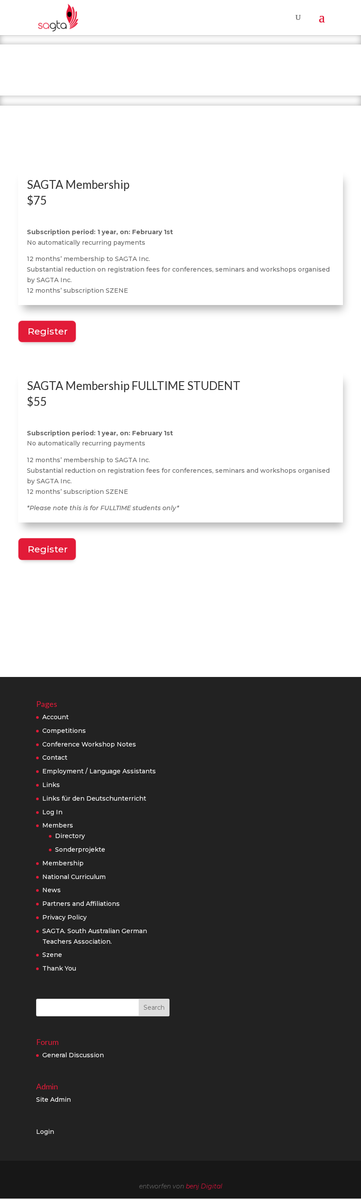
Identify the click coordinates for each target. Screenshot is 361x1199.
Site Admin (53, 1099)
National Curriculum (74, 877)
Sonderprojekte (80, 849)
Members (57, 825)
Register (48, 331)
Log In (52, 812)
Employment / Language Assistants (99, 771)
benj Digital (204, 1186)
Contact (54, 757)
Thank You (59, 968)
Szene (52, 955)
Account (55, 717)
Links (51, 785)
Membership (63, 863)
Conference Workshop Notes (89, 744)
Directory (70, 836)
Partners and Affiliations (81, 904)
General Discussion (73, 1055)
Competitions (64, 731)
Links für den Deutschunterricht (94, 798)
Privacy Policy (64, 917)
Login (45, 1132)
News (51, 890)
